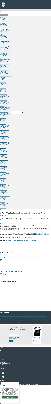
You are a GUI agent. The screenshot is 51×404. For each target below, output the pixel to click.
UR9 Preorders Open (3, 182)
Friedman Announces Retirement (5, 107)
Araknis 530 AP (2, 181)
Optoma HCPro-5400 (3, 144)
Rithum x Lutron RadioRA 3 (4, 48)
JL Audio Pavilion (3, 89)
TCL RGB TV (2, 146)
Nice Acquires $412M (4, 73)
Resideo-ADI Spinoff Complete (5, 52)
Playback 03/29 (3, 178)
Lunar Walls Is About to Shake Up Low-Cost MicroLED (11, 271)
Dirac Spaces (2, 60)
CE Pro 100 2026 (3, 104)
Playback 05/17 (3, 109)
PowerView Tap (2, 20)
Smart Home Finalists (4, 47)
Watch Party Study (3, 82)
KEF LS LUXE (2, 56)
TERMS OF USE (34, 384)
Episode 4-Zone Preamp (4, 145)
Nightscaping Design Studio (5, 59)
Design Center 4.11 (3, 157)
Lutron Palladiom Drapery (4, 46)
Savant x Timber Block (4, 170)
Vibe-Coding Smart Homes (4, 125)
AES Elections (2, 42)
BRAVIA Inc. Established (4, 174)
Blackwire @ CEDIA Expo (4, 37)
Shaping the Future (3, 18)
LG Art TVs (2, 106)
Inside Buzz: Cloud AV (4, 203)
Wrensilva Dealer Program (4, 108)
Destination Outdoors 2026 (4, 31)
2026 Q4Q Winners (3, 175)
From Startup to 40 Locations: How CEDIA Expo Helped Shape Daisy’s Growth (15, 277)
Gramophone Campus (3, 122)
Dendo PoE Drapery (3, 49)
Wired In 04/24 (2, 139)
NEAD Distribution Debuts (4, 64)
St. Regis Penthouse (3, 176)
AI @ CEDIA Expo (3, 191)
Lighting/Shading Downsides (5, 92)
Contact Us (2, 368)
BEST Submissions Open (4, 140)
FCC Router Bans (3, 184)
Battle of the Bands (3, 158)
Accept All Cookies (10, 397)
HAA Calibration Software (4, 130)
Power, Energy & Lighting (4, 86)
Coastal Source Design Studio (5, 113)
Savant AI (1, 26)
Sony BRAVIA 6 (2, 19)
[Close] (18, 383)
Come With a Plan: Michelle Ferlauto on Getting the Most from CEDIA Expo (15, 266)
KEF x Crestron (2, 23)
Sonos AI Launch (3, 55)
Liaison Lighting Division (4, 137)
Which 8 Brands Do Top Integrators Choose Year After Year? (21, 240)
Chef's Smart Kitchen (3, 133)
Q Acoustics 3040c (3, 53)
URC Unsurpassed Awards (4, 85)
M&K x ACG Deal (3, 163)
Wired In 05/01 (2, 128)
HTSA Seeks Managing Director (5, 62)
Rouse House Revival (3, 190)
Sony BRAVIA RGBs (3, 101)
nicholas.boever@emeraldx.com (5, 366)
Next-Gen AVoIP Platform (4, 35)
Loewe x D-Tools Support (4, 142)
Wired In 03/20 (2, 187)
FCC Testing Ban (3, 120)
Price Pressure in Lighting (4, 97)
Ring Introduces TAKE (4, 22)
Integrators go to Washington (5, 34)
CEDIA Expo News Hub (4, 112)
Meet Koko (2, 67)
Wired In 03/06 (2, 199)
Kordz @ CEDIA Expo (3, 38)
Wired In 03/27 (2, 180)
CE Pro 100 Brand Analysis (29, 233)
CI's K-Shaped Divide (3, 152)
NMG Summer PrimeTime (4, 96)
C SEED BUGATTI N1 (3, 94)
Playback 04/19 (3, 148)
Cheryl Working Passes (4, 98)
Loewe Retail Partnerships (4, 114)
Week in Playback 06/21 (4, 80)
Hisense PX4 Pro (3, 65)
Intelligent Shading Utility (4, 200)
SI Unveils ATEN (3, 71)
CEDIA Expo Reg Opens (4, 164)
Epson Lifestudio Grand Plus (5, 185)
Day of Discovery (3, 110)
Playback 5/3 (2, 127)
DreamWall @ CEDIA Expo (4, 41)
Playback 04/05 (3, 168)
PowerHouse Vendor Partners (5, 196)
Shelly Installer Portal (3, 100)
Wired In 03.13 (2, 194)
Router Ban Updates (3, 134)
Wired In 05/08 (2, 119)
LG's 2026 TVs (2, 202)
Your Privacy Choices (28, 384)
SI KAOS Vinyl (2, 77)
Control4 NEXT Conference (4, 30)
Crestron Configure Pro (4, 72)
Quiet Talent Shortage (3, 205)
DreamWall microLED (3, 151)
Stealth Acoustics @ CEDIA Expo (5, 25)
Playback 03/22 (3, 186)
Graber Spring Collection (4, 126)
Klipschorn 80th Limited (4, 43)
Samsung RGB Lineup (3, 154)
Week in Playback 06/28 (4, 74)
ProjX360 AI (2, 162)
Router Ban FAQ (2, 150)
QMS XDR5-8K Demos (4, 40)
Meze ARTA (2, 90)
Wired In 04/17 (2, 149)
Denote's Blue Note (3, 166)
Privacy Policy (6, 395)
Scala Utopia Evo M (3, 68)
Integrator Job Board (3, 188)
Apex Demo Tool (3, 36)
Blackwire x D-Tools (3, 28)
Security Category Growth (4, 173)
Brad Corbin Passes (3, 83)
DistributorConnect (3, 24)
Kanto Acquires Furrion (4, 79)
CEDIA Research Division (4, 121)
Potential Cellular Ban (3, 103)
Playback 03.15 (2, 193)
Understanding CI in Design (4, 102)
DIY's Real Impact (3, 179)
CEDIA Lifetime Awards (4, 29)
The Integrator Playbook (4, 91)
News (1, 209)
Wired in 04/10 (2, 156)
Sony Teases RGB (3, 161)
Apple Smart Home (3, 58)
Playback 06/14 (3, 88)
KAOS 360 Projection (3, 50)
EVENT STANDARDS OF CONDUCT (20, 384)
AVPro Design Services (4, 78)
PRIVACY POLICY (38, 384)
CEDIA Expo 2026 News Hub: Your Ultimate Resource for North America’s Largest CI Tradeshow (19, 257)
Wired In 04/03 (2, 169)
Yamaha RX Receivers (4, 115)
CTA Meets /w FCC (3, 132)
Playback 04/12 (3, 155)
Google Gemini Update (4, 131)
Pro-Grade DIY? (2, 198)
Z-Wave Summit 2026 (4, 136)
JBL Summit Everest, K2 (4, 95)
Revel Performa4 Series (4, 167)
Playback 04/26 (3, 138)
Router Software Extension (4, 116)
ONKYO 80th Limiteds (4, 44)
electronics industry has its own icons (32, 230)
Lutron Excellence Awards (4, 70)
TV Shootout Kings (3, 66)
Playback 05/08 (3, 118)
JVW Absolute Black (3, 32)
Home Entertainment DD (4, 54)
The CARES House (3, 204)
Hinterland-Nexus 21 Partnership (5, 61)
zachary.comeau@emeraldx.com (5, 363)
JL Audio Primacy (3, 124)
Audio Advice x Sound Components (6, 76)
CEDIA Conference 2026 (4, 160)
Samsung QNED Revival (4, 192)
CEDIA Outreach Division (4, 143)
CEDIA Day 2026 (3, 172)
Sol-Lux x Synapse (3, 197)
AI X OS (1, 84)
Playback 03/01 (3, 208)
